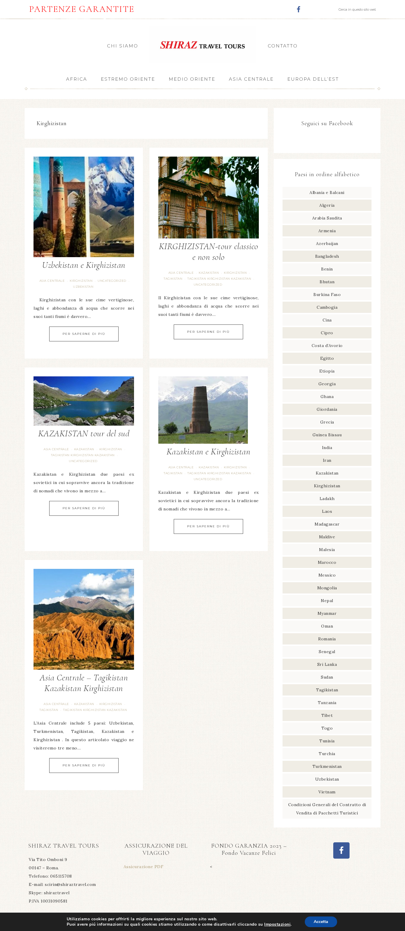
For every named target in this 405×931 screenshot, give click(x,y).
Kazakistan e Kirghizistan (209, 451)
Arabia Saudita (327, 218)
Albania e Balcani (327, 192)
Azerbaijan (327, 243)
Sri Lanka (327, 664)
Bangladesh (327, 256)
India (327, 447)
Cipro (327, 332)
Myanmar (327, 613)
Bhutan (327, 281)
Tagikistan (173, 279)
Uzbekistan (83, 287)
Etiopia (327, 371)
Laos (327, 511)
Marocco (327, 562)
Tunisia (327, 741)
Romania (327, 639)
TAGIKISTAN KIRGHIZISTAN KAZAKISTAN (219, 279)
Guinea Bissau (327, 434)
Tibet (327, 715)
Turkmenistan (327, 766)
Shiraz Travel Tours (202, 44)
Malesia (327, 549)
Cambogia (327, 307)
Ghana (327, 396)
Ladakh (327, 498)
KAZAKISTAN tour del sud (84, 433)
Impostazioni (277, 924)
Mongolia (327, 588)
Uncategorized (112, 281)
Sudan (327, 677)
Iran (327, 460)
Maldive (327, 536)
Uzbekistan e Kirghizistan (83, 265)
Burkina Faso (327, 294)
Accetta (321, 921)
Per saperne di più (84, 334)
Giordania (327, 409)
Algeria (327, 205)
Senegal (327, 651)
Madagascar (327, 524)
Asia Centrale (52, 281)
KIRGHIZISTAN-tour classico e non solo (208, 251)
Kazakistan (209, 273)
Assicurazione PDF (144, 866)
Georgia (327, 383)
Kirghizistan (81, 281)
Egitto (327, 358)
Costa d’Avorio (327, 345)
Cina (327, 320)
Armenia (327, 230)
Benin (327, 269)
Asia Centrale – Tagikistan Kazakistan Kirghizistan (84, 683)
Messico (327, 575)
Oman (327, 626)
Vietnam (327, 792)
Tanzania (327, 702)
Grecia (327, 422)
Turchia (327, 753)
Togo (327, 728)
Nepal (327, 600)
